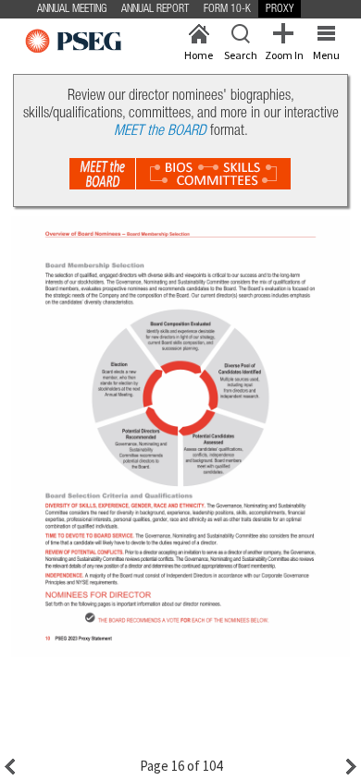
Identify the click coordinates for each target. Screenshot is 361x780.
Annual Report (155, 9)
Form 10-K (227, 9)
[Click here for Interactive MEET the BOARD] (180, 174)
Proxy (279, 9)
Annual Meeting (71, 9)
